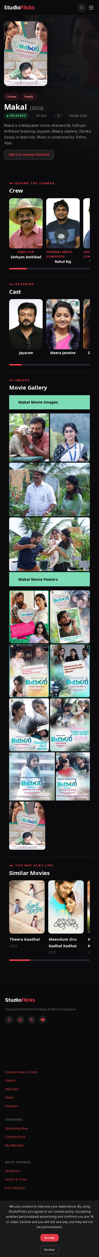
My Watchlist (14, 1145)
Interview (12, 1089)
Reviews (11, 1106)
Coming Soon (15, 1137)
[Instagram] (20, 1020)
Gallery (10, 1080)
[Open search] (81, 7)
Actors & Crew (16, 1179)
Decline (49, 1249)
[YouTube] (43, 1020)
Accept (49, 1238)
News (9, 1097)
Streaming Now (16, 1128)
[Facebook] (9, 1020)
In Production (15, 1188)
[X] (31, 1020)
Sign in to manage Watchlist (29, 154)
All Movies (13, 1171)
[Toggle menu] (91, 7)
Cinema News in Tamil (21, 1072)
